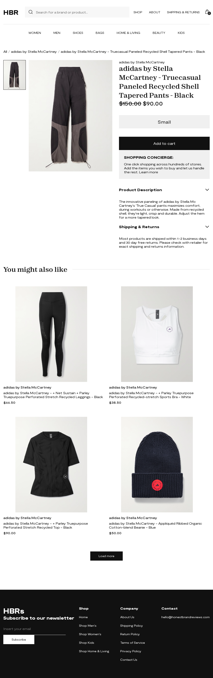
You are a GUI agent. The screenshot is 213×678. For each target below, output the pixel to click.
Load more (106, 556)
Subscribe (19, 639)
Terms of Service (132, 642)
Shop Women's (90, 634)
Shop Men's (88, 625)
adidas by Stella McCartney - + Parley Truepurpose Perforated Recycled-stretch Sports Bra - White (151, 395)
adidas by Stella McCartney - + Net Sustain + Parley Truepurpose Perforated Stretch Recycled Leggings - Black (53, 395)
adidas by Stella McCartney (34, 51)
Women (34, 32)
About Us (127, 617)
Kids (181, 32)
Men (56, 32)
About (154, 12)
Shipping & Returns (183, 12)
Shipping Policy (131, 625)
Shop (138, 12)
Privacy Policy (130, 651)
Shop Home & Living (94, 651)
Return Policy (130, 634)
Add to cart (164, 143)
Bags (100, 32)
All (5, 51)
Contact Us (128, 659)
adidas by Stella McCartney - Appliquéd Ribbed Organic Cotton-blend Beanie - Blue (155, 525)
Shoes (78, 32)
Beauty (159, 32)
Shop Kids (86, 642)
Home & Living (128, 32)
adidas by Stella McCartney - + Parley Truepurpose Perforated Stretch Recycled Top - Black (45, 525)
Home (83, 617)
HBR (10, 12)
